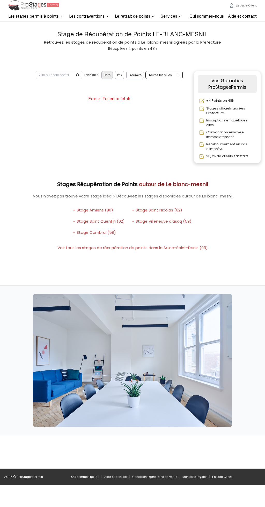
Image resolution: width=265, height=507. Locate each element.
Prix (119, 75)
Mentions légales (194, 477)
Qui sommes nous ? (85, 477)
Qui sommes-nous (206, 16)
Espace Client (222, 477)
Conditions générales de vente (155, 477)
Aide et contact (242, 16)
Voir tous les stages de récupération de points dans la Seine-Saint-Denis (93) (132, 247)
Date (107, 75)
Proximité (135, 75)
